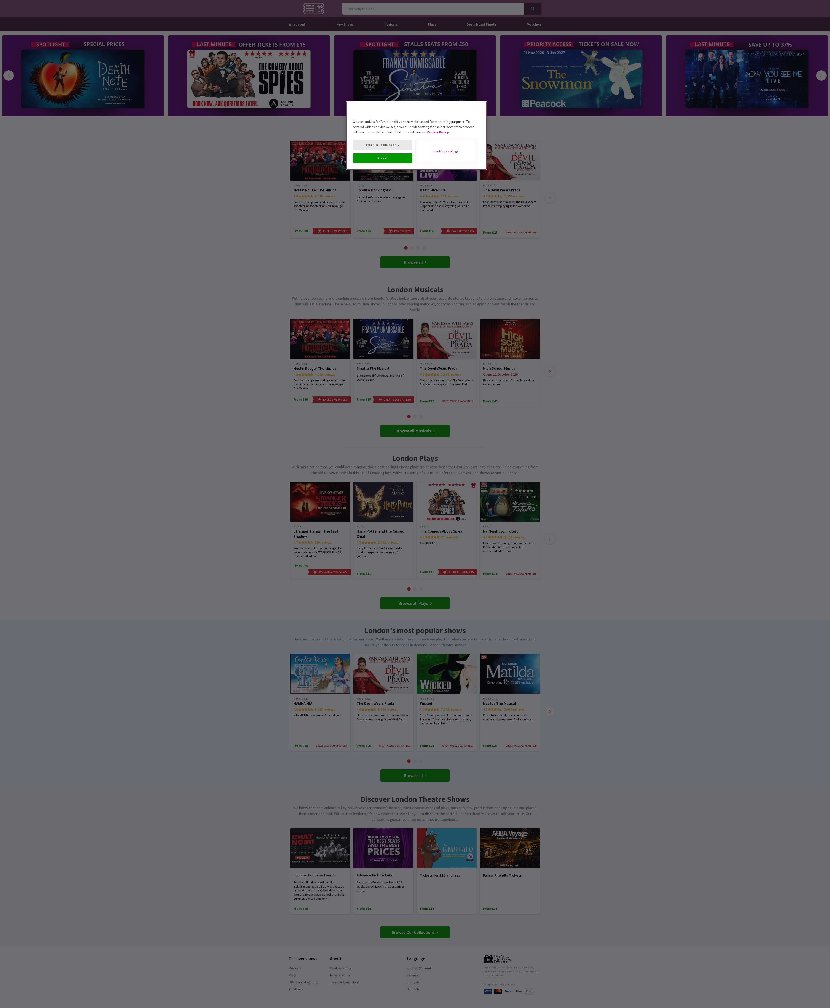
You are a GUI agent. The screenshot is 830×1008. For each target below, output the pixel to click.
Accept (382, 158)
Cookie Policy (438, 132)
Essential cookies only (382, 145)
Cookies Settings (446, 151)
